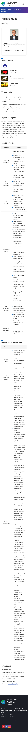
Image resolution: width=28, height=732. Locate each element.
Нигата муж (4, 11)
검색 (22, 4)
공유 (3, 23)
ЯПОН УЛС (16, 9)
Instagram (9, 726)
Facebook (6, 726)
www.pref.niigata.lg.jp (13, 684)
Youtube (3, 726)
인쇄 (6, 23)
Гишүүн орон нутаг (6, 9)
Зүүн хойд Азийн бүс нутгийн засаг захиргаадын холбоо (13, 3)
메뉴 (26, 4)
